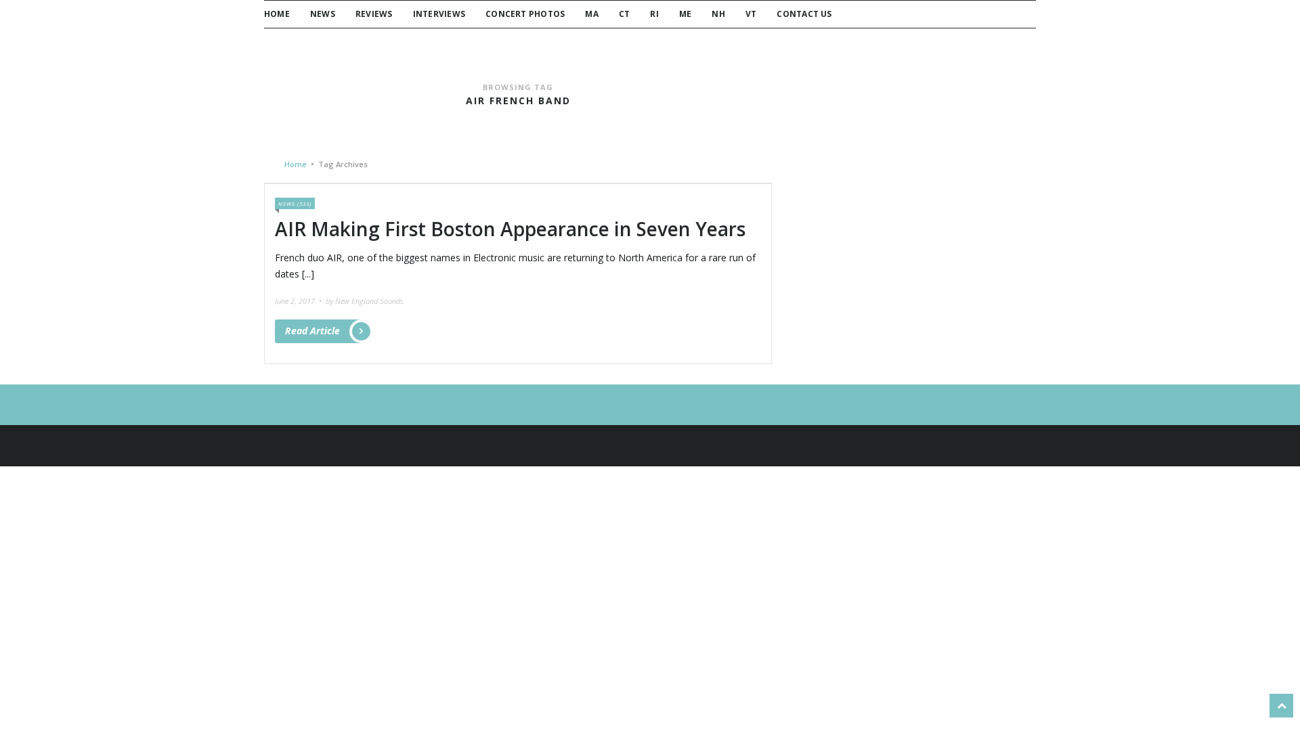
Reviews (374, 14)
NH (718, 14)
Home (277, 14)
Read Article (312, 330)
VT (750, 14)
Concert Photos (525, 14)
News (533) (294, 203)
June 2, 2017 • (299, 301)
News (322, 14)
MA (591, 14)
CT (624, 14)
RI (654, 14)
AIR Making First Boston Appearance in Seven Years (510, 229)
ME (685, 14)
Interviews (439, 14)
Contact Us (804, 14)
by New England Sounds (365, 301)
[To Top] (1281, 705)
